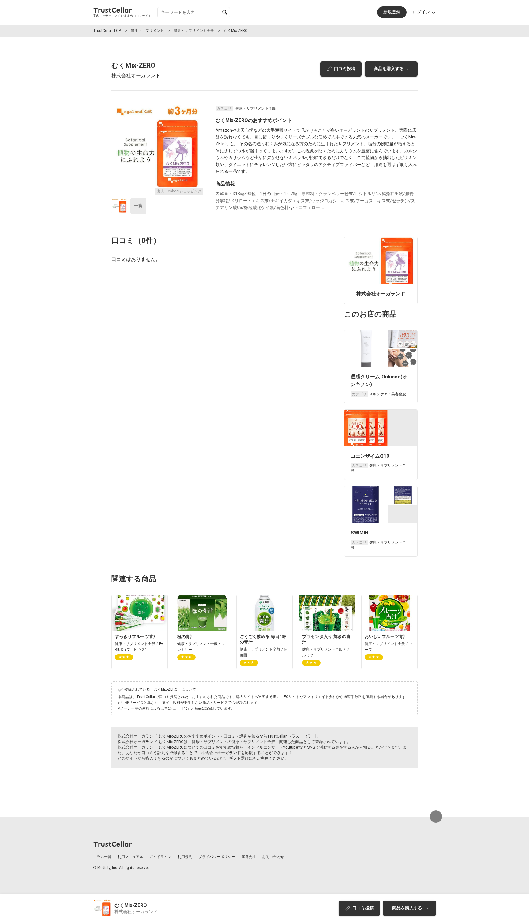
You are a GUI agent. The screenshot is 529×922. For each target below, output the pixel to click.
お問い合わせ (273, 857)
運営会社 (248, 857)
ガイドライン (160, 857)
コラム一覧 (102, 857)
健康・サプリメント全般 (194, 30)
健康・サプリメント (147, 30)
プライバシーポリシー (216, 857)
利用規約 (185, 857)
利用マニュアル (130, 857)
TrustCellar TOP (107, 30)
